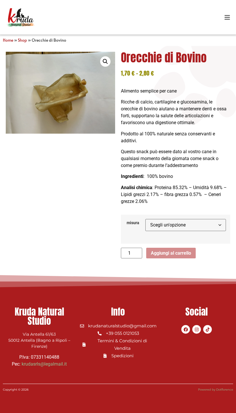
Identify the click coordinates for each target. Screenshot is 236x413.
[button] (227, 17)
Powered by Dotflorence (215, 389)
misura (133, 223)
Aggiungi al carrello (171, 253)
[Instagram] (196, 329)
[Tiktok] (207, 329)
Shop (22, 40)
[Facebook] (185, 329)
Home (8, 40)
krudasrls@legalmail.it (44, 364)
